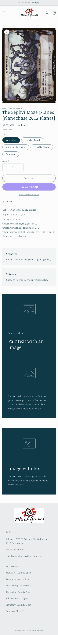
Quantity (6, 161)
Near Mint (11, 140)
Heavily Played (42, 147)
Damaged (11, 154)
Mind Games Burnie (24, 630)
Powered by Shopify (38, 630)
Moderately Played (16, 147)
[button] (3, 13)
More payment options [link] (29, 194)
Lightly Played (32, 140)
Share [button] (9, 201)
